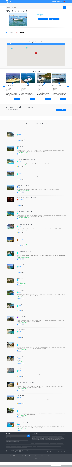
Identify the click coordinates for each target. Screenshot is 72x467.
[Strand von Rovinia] (10, 292)
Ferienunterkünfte (17, 440)
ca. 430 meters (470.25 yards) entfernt (23, 203)
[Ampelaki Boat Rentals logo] (18, 19)
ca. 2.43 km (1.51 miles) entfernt (22, 361)
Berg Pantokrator (58, 438)
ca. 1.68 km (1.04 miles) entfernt (22, 296)
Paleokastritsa (20, 146)
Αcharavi (62, 438)
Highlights (37, 4)
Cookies (19, 455)
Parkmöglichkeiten (14, 447)
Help (52, 455)
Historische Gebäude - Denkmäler (44, 443)
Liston (46, 438)
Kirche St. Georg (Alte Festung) (49, 439)
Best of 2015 (12, 4)
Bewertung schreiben (51, 4)
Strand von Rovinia (21, 290)
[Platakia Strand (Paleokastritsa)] (10, 173)
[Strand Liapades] (10, 305)
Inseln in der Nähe (42, 4)
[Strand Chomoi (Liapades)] (10, 424)
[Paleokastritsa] (10, 148)
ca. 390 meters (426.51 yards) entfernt (23, 190)
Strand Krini (19, 369)
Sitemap (60, 455)
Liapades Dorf (20, 409)
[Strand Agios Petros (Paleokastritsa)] (10, 226)
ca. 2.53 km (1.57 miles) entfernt (22, 401)
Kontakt (56, 455)
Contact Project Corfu (24, 450)
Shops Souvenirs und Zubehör (22, 447)
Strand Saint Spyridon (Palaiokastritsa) (26, 159)
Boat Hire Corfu (40, 85)
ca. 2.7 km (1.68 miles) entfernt (22, 428)
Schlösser (58, 443)
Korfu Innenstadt (45, 437)
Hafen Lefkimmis (59, 437)
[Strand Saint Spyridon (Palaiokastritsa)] (10, 161)
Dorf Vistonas (20, 356)
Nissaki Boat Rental (25, 85)
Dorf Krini (19, 343)
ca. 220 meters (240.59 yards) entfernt (23, 152)
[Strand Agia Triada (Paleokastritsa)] (10, 253)
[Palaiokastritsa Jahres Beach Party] (10, 187)
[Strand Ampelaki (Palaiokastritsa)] (10, 213)
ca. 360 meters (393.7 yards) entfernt (23, 164)
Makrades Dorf (20, 395)
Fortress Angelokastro (22, 316)
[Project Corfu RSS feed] (64, 451)
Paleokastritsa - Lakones (35, 438)
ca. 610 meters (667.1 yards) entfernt (23, 217)
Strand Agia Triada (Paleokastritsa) (25, 251)
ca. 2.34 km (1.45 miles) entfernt (22, 349)
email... (7, 435)
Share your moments (54, 19)
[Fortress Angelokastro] (10, 318)
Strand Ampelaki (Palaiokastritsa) (24, 211)
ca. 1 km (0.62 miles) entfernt (21, 283)
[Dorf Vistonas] (10, 358)
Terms (15, 455)
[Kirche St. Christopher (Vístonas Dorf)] (10, 384)
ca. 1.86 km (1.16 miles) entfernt (22, 309)
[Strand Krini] (10, 370)
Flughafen (50, 437)
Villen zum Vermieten (16, 441)
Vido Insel (32, 443)
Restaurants (22, 440)
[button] (27, 48)
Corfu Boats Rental (56, 85)
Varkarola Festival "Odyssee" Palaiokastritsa (27, 197)
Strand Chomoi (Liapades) (23, 422)
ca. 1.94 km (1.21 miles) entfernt (22, 322)
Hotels (7, 441)
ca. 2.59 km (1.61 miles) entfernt (22, 415)
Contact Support (23, 451)
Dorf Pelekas (52, 438)
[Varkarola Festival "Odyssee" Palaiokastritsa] (10, 199)
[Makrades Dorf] (10, 397)
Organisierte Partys (21, 187)
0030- (17, 450)
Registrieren (60, 1)
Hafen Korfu (54, 437)
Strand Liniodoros (21, 329)
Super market (8, 447)
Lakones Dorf (20, 278)
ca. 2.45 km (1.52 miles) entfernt (22, 375)
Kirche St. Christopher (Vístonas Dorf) (25, 382)
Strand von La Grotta (21, 264)
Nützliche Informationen (9, 440)
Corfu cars (33, 437)
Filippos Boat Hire (10, 85)
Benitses (33, 439)
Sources (23, 455)
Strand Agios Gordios (58, 439)
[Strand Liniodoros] (10, 331)
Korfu (7, 4)
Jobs (27, 455)
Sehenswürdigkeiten (26, 4)
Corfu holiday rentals (39, 437)
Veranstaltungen (18, 4)
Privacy (11, 455)
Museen (26, 440)
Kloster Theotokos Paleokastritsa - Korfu (26, 238)
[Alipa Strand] (10, 134)
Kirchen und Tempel (21, 239)
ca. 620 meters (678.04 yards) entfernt (23, 230)
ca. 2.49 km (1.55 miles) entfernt (22, 388)
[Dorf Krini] (10, 345)
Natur (32, 4)
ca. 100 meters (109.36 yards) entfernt (23, 138)
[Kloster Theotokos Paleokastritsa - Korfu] (10, 239)
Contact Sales (23, 451)
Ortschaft (19, 147)
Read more (17, 98)
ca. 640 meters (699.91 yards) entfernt (23, 257)
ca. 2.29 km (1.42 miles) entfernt (22, 335)
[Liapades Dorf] (10, 410)
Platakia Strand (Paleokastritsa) (24, 172)
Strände (19, 134)
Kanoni (49, 438)
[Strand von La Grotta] (10, 266)
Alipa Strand (19, 132)
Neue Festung (37, 439)
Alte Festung (42, 439)
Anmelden (54, 1)
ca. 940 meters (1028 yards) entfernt (23, 270)
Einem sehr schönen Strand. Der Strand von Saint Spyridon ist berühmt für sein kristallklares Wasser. (34, 163)
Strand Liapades (20, 304)
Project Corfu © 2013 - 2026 (36, 458)
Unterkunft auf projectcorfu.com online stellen (42, 455)
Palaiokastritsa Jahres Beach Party (25, 185)
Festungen (20, 318)
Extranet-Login (31, 455)
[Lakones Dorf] (10, 280)
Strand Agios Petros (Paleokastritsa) (25, 224)
